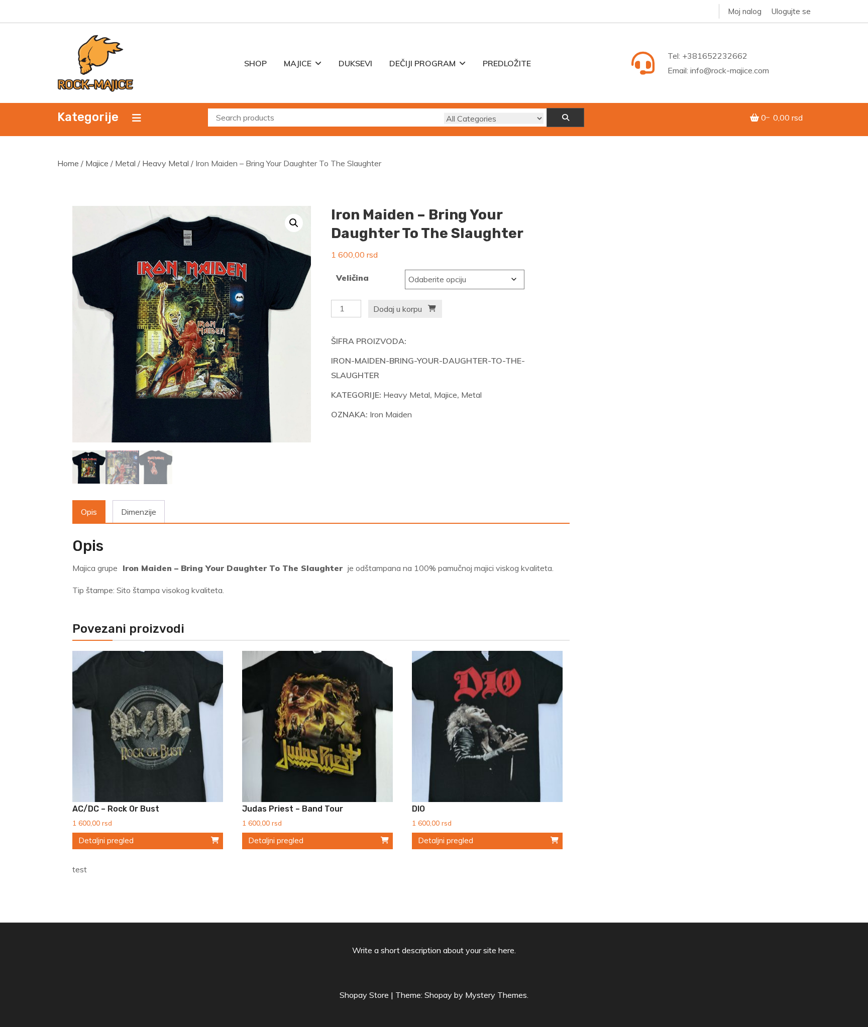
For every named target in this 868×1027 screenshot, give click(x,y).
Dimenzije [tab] (138, 512)
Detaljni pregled (106, 840)
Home (68, 163)
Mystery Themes (496, 995)
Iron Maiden (391, 414)
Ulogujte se (791, 11)
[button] (294, 223)
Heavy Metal (165, 163)
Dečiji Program (422, 63)
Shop (255, 63)
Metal (125, 163)
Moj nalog (745, 11)
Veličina (352, 278)
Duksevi (355, 63)
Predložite (507, 63)
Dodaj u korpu (397, 309)
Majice (297, 63)
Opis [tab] (89, 512)
